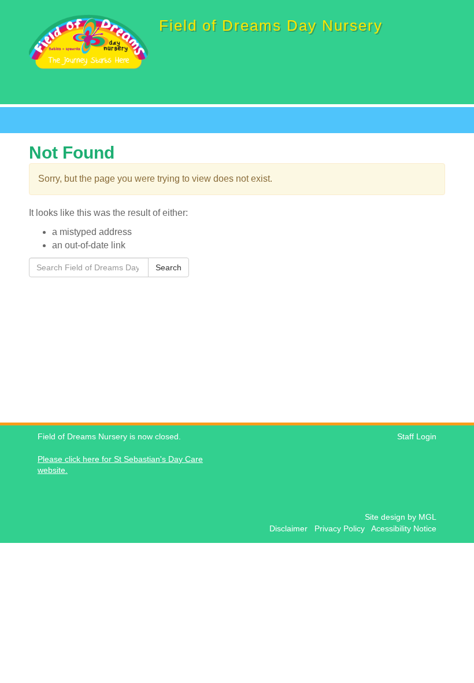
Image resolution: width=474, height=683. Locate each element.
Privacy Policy (341, 528)
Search (168, 267)
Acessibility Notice (403, 528)
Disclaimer (290, 528)
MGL (427, 517)
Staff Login (416, 436)
